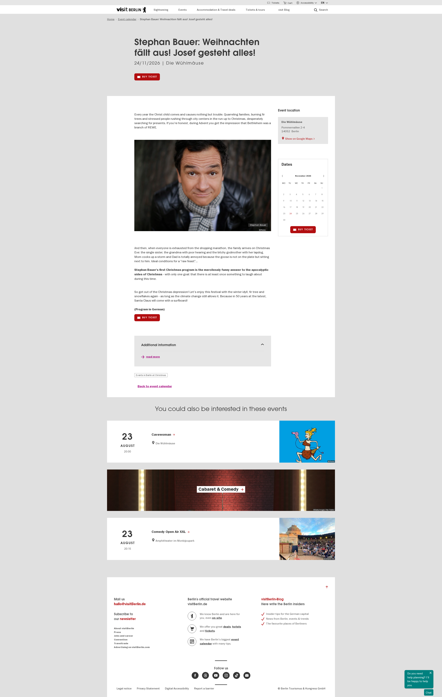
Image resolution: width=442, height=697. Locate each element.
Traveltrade (121, 643)
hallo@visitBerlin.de (130, 604)
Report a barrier (204, 688)
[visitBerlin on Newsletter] (246, 675)
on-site (217, 618)
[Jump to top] (327, 588)
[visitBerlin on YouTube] (215, 675)
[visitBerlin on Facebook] (195, 675)
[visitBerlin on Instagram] (226, 675)
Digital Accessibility (177, 688)
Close (430, 672)
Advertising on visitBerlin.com (132, 647)
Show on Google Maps (299, 138)
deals (227, 626)
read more (153, 357)
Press (117, 632)
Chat (429, 692)
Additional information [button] (158, 345)
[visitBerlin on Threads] (205, 675)
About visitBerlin (124, 628)
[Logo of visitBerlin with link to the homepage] (131, 9)
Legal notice (124, 688)
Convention (120, 639)
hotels (236, 626)
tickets (210, 631)
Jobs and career (123, 635)
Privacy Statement (148, 688)
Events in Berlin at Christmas (151, 375)
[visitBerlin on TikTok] (236, 675)
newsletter (128, 619)
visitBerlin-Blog (272, 599)
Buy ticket (149, 76)
